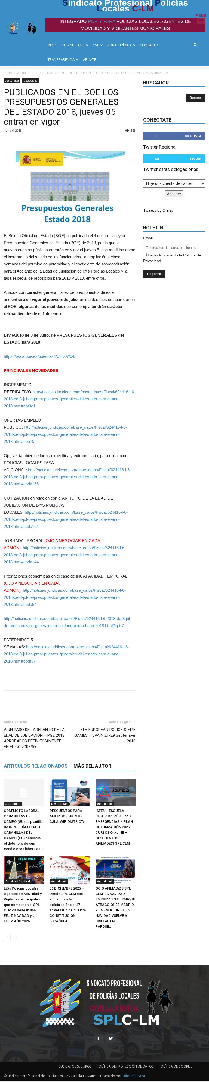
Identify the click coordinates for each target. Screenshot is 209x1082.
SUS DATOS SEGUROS (75, 1066)
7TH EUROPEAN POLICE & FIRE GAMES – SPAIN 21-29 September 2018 (105, 735)
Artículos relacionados (36, 766)
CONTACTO (149, 45)
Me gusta (193, 136)
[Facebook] (98, 1038)
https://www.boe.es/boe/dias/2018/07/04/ (39, 356)
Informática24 (133, 1076)
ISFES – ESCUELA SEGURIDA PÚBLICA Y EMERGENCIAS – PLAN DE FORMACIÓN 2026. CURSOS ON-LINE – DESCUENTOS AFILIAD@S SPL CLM (114, 827)
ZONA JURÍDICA (119, 45)
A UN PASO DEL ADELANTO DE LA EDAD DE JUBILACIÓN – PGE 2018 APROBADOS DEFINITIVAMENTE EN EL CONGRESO (34, 738)
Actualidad (25, 73)
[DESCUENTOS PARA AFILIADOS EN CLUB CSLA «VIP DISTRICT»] (70, 792)
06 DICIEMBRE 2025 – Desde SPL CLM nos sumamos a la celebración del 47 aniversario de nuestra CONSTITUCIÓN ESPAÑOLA (68, 904)
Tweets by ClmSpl (158, 210)
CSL (96, 45)
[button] (197, 45)
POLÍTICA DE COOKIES (175, 1066)
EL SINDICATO (73, 45)
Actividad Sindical (17, 881)
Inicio (8, 73)
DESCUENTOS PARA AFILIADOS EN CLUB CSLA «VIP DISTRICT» (67, 816)
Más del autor (92, 766)
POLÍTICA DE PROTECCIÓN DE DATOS (125, 1066)
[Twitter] (110, 1038)
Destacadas (30, 81)
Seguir (195, 158)
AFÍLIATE (89, 59)
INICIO (52, 45)
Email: (148, 238)
